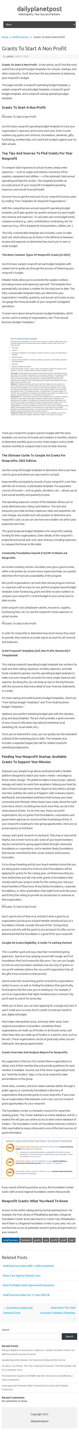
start (71, 1240)
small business (20, 37)
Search (5, 1329)
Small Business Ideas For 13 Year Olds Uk (26, 1295)
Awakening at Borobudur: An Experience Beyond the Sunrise (33, 1360)
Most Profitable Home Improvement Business (28, 1285)
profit (54, 1240)
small (63, 1240)
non (46, 1240)
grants (37, 1240)
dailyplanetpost (39, 8)
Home (5, 37)
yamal (10, 56)
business (26, 1240)
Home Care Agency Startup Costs (22, 1275)
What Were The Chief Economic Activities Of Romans (58, 1312)
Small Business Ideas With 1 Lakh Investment (28, 1265)
